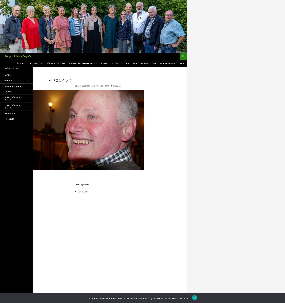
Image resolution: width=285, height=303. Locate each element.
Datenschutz (10, 113)
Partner (7, 75)
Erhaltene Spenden (12, 86)
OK (194, 297)
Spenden (8, 81)
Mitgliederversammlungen (144, 63)
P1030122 (117, 86)
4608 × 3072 (104, 86)
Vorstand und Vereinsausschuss (83, 63)
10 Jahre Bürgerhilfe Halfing (13, 98)
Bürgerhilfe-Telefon (56, 63)
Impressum (9, 119)
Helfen (115, 63)
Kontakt (8, 92)
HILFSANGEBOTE (36, 63)
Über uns (20, 63)
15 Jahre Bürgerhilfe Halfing (13, 106)
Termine (104, 63)
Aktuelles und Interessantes (172, 63)
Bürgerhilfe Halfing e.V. (17, 56)
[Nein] (281, 298)
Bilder (124, 63)
